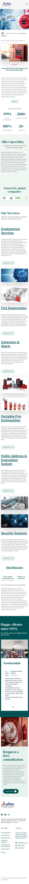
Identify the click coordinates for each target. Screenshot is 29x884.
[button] (3, 198)
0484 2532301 (21, 848)
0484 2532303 (21, 845)
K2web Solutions (4, 879)
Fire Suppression (5, 835)
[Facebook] (2, 814)
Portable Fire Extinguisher (4, 841)
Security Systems (5, 849)
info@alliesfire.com (23, 842)
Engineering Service (6, 832)
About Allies (14, 64)
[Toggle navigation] (23, 4)
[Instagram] (8, 814)
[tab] (8, 578)
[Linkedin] (5, 814)
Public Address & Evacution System (5, 845)
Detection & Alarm (5, 838)
